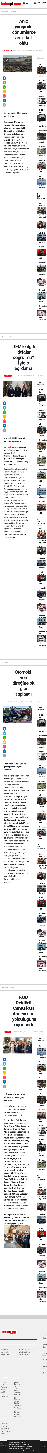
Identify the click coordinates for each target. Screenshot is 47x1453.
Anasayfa (5, 11)
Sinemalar (17, 1405)
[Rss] (21, 1342)
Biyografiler (5, 1428)
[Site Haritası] (25, 1342)
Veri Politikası (5, 1354)
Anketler (4, 1426)
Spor (2, 1394)
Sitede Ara (4, 1424)
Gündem (26, 3)
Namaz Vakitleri (17, 1391)
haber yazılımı (4, 1448)
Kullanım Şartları (24, 1349)
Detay (26, 1451)
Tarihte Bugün (16, 1402)
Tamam (35, 1451)
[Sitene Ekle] (29, 1342)
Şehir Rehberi (17, 1411)
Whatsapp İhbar (24, 1352)
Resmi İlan (4, 1397)
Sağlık (3, 1392)
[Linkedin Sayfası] (17, 1342)
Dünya (3, 1385)
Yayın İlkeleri (5, 1352)
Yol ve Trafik (16, 1387)
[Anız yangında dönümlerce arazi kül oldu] (17, 63)
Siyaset (12, 337)
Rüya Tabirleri (5, 1431)
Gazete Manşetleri (17, 1415)
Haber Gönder (23, 1354)
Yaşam (12, 988)
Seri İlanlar (17, 1408)
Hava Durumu (17, 1383)
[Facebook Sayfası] (2, 1342)
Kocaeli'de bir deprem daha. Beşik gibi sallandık (43, 313)
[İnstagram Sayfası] (9, 1342)
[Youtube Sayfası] (13, 1342)
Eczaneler (17, 1395)
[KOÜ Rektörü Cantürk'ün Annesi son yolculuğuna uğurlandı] (17, 1045)
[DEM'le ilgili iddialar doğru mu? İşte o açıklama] (17, 389)
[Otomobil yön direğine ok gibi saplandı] (17, 714)
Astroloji (4, 1433)
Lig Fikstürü (17, 1398)
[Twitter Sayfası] (5, 1342)
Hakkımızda (5, 1349)
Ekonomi (13, 11)
